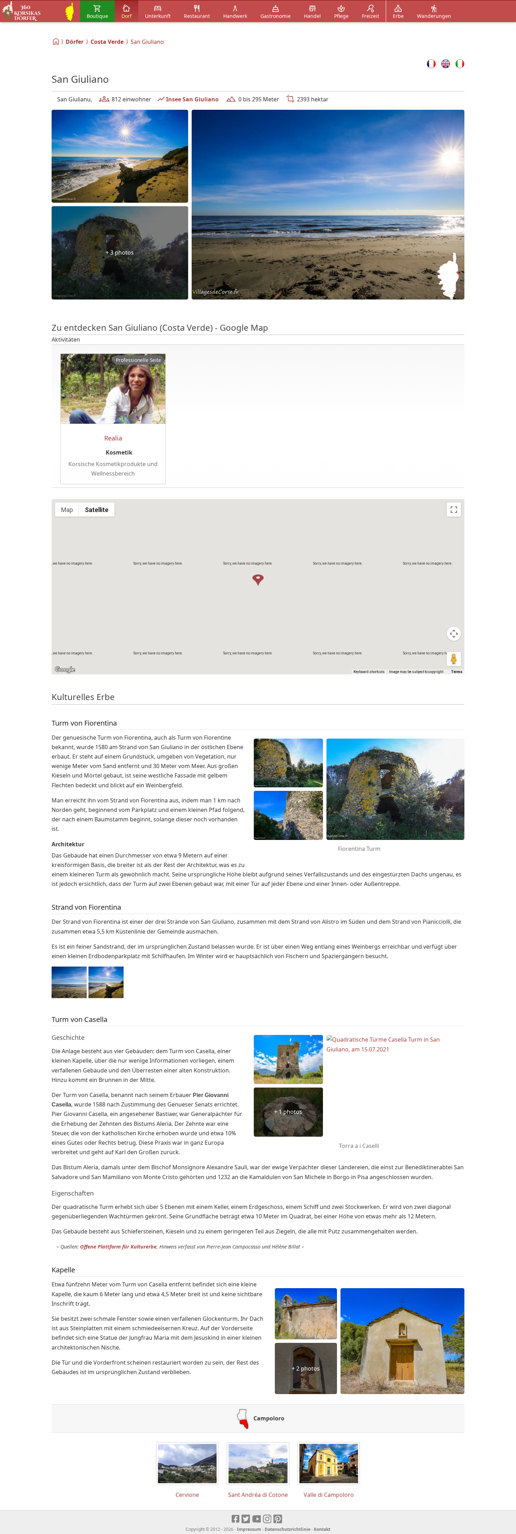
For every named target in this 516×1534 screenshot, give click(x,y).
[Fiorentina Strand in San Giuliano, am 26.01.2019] (120, 156)
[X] (246, 1519)
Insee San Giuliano (192, 99)
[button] (258, 580)
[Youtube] (257, 1519)
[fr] (431, 63)
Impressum (249, 1529)
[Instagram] (267, 1519)
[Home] (56, 41)
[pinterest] (278, 1519)
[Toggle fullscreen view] (454, 510)
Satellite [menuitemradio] (96, 509)
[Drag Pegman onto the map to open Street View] (454, 659)
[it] (460, 63)
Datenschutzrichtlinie (287, 1529)
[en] (445, 63)
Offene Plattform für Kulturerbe (118, 1246)
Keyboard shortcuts (369, 672)
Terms (456, 672)
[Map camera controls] (454, 634)
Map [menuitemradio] (67, 509)
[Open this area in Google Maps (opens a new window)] (65, 669)
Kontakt (322, 1529)
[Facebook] (236, 1519)
